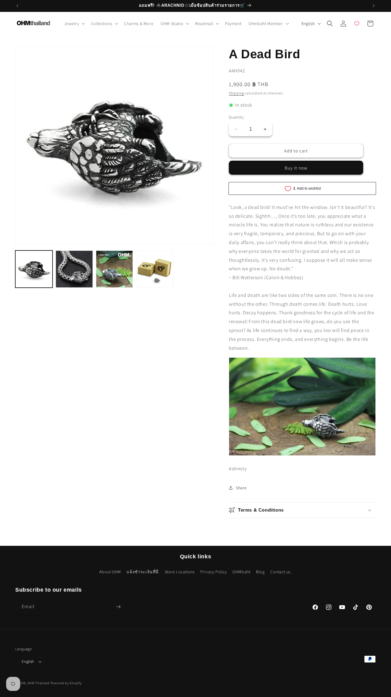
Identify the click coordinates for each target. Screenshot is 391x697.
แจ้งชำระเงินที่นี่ (142, 572)
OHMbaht (241, 572)
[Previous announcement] (17, 6)
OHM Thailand (38, 683)
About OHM (110, 572)
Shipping (236, 93)
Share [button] (241, 488)
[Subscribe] (118, 607)
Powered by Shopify (66, 683)
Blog (260, 572)
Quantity (236, 117)
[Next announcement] (373, 6)
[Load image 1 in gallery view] (34, 269)
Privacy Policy (213, 572)
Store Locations (180, 572)
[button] (73, 23)
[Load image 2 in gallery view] (74, 269)
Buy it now (296, 168)
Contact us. (281, 572)
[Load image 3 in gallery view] (114, 269)
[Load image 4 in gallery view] (154, 269)
